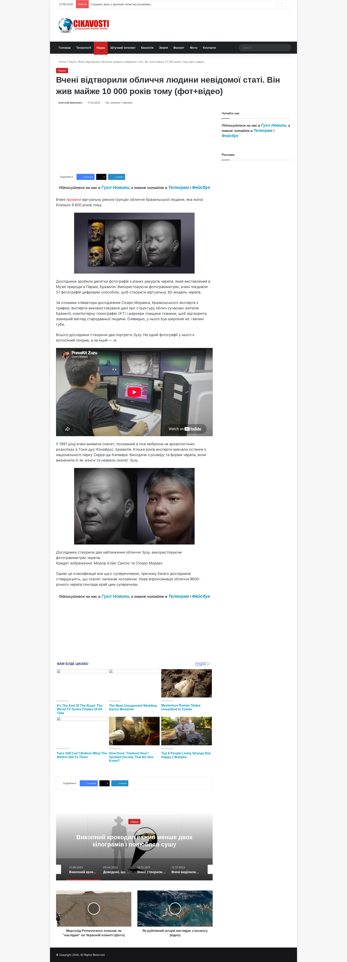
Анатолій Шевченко (70, 102)
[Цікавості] (84, 25)
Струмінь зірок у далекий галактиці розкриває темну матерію (131, 4)
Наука (101, 47)
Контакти (209, 47)
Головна (65, 47)
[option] (134, 840)
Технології (83, 47)
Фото (193, 47)
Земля (163, 47)
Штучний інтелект (123, 47)
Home (62, 61)
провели (73, 199)
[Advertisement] (134, 139)
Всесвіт (179, 47)
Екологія (147, 47)
